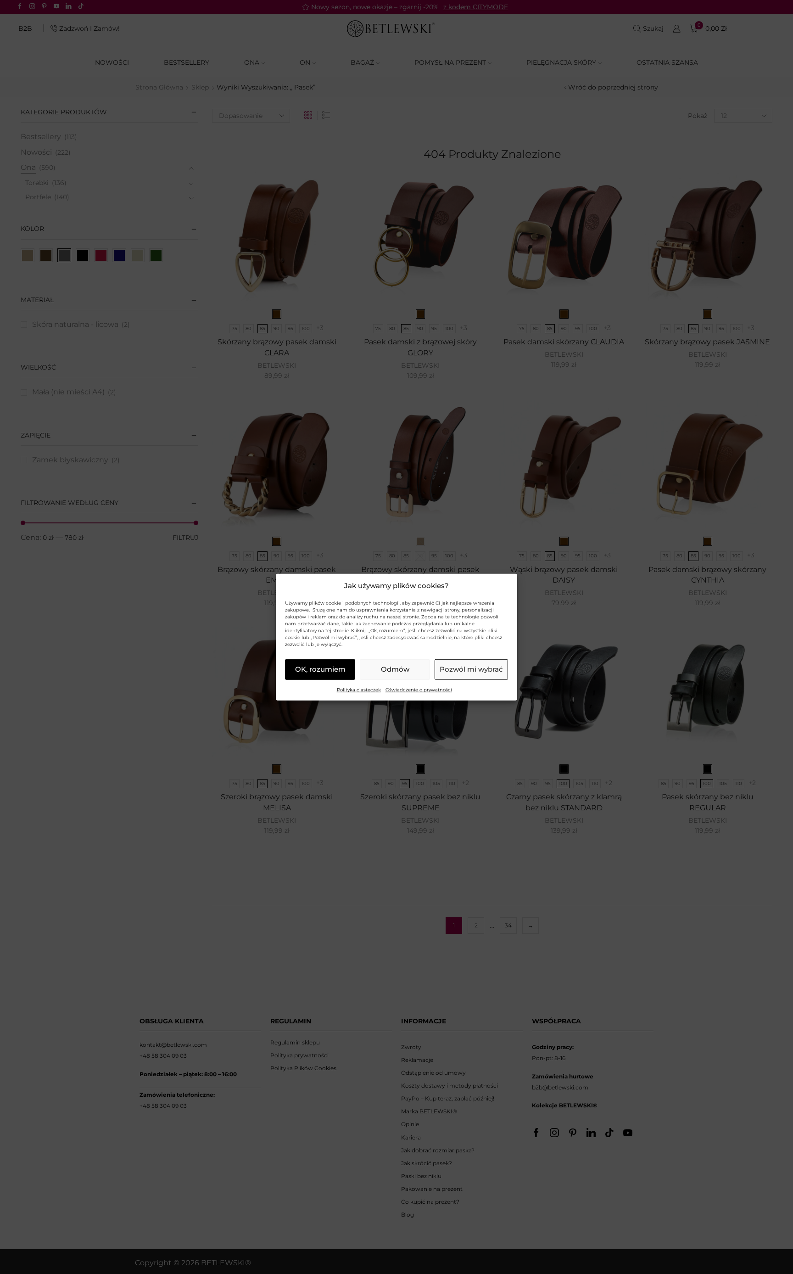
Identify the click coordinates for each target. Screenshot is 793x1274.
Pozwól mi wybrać (471, 669)
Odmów (395, 669)
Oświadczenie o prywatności (418, 690)
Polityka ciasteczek (359, 690)
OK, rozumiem (320, 669)
